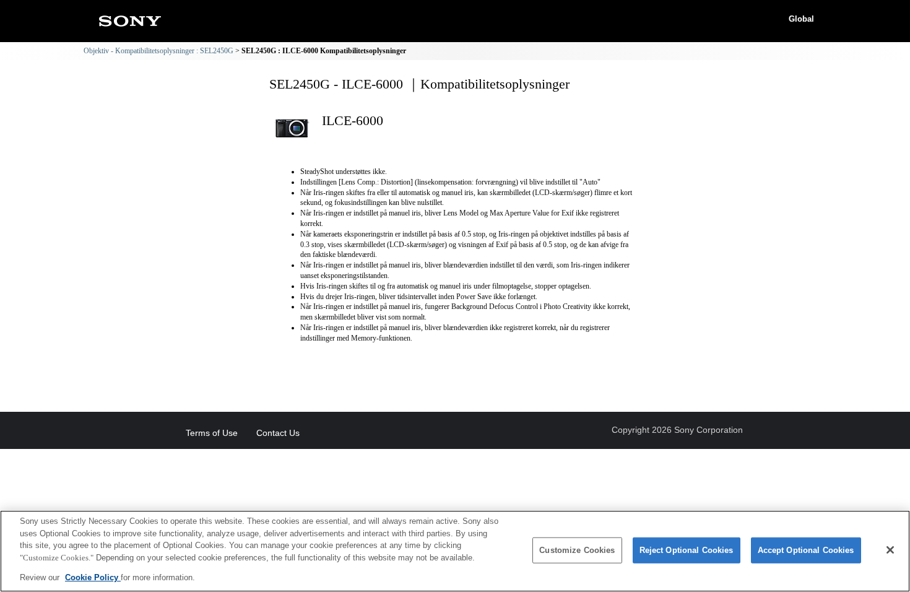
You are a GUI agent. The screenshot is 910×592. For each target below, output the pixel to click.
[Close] (890, 550)
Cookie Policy (93, 577)
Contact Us (278, 433)
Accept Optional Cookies (806, 550)
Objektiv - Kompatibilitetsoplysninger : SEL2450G (158, 50)
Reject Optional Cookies (686, 550)
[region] (455, 551)
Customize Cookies (577, 550)
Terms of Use (212, 433)
